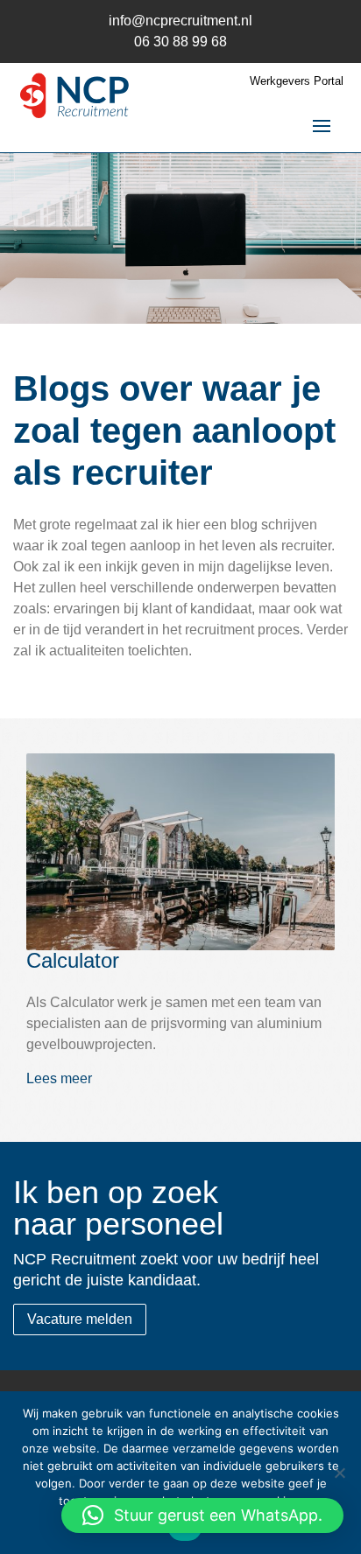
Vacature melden (79, 1319)
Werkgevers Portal (296, 81)
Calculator (72, 960)
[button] (202, 1515)
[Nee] (339, 1472)
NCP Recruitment (74, 100)
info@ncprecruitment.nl (180, 20)
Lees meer (59, 1078)
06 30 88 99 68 (180, 41)
